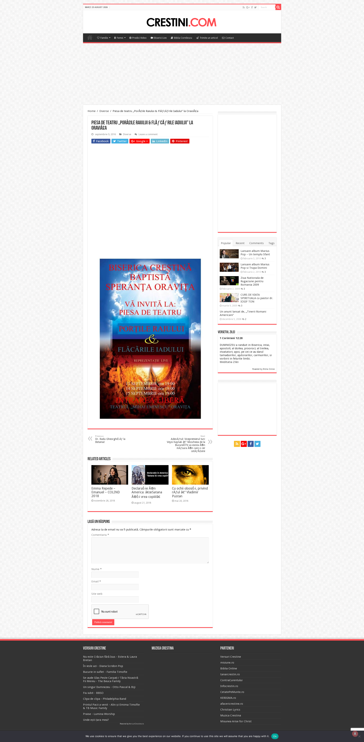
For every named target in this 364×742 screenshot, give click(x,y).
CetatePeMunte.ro (232, 692)
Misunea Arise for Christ (236, 721)
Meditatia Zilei (229, 362)
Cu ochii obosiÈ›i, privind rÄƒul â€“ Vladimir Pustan (190, 492)
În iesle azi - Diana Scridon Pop (103, 666)
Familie (104, 37)
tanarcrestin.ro (230, 674)
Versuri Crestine (230, 656)
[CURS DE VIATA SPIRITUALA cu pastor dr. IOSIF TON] (229, 297)
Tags (271, 243)
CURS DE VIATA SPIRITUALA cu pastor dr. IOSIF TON (257, 298)
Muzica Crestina (230, 715)
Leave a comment (148, 134)
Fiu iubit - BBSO (93, 693)
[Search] (278, 7)
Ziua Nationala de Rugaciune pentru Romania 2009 (252, 281)
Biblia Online (269, 369)
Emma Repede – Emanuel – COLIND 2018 (105, 492)
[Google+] (248, 7)
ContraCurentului (231, 680)
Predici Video (139, 37)
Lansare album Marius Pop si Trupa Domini (255, 266)
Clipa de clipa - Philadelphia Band (104, 698)
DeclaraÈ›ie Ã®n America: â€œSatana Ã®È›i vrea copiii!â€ (147, 493)
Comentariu (100, 535)
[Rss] (243, 7)
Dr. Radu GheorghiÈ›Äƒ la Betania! (110, 439)
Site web (96, 593)
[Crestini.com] (182, 21)
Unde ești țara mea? (96, 720)
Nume (96, 569)
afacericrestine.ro (231, 703)
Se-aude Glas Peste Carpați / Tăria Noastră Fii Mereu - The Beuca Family (110, 679)
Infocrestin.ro (229, 686)
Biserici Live (160, 37)
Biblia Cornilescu (183, 37)
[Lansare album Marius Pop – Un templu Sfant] (229, 253)
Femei (120, 37)
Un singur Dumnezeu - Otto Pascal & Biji (109, 687)
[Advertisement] (182, 74)
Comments (256, 243)
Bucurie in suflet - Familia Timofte (105, 672)
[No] (359, 736)
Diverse (104, 111)
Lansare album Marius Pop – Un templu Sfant (255, 252)
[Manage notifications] (355, 734)
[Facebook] (252, 7)
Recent (240, 243)
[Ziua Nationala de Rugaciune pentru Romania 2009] (229, 280)
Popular (226, 243)
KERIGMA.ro (228, 698)
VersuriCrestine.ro (136, 724)
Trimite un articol (209, 37)
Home (90, 37)
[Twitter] (255, 7)
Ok (275, 736)
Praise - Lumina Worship (99, 714)
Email (96, 581)
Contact (229, 37)
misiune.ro (227, 662)
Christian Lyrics (230, 709)
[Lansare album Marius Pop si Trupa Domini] (229, 267)
